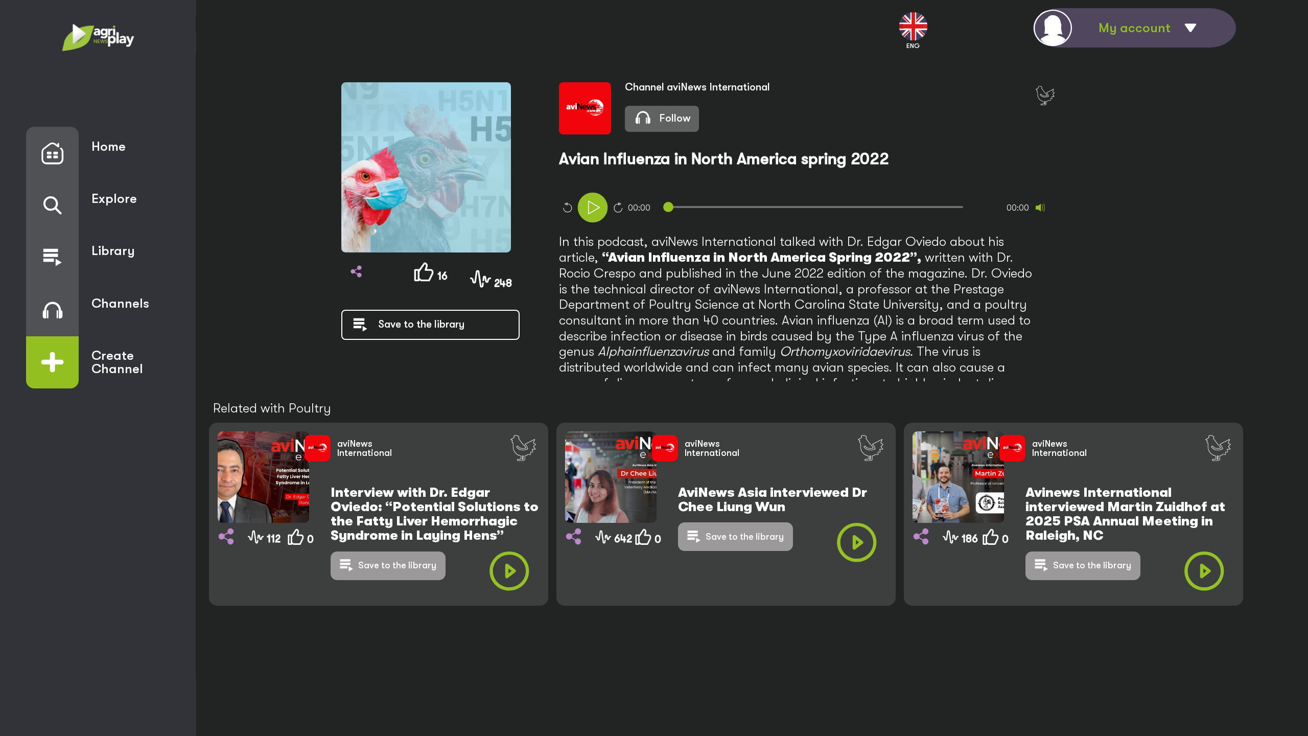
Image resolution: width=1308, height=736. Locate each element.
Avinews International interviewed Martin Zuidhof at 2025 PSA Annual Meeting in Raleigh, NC (1125, 514)
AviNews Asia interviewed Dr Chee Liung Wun (772, 499)
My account (1135, 27)
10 (567, 207)
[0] (298, 569)
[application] (822, 209)
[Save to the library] (403, 336)
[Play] (592, 207)
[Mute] (1040, 207)
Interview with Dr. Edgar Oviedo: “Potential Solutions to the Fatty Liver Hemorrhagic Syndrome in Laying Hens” (435, 514)
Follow (674, 118)
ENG (913, 46)
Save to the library (397, 565)
